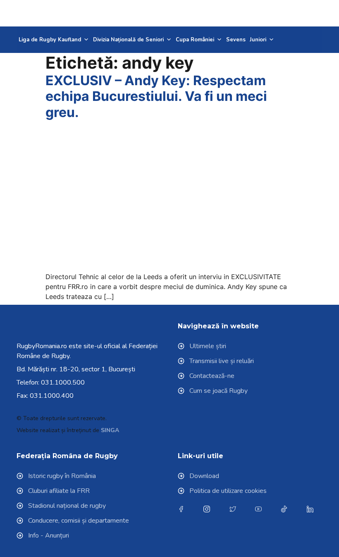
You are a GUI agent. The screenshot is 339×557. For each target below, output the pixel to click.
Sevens (236, 39)
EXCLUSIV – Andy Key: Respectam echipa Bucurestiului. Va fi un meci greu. (156, 96)
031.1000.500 (63, 382)
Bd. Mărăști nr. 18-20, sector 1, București (76, 369)
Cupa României (195, 39)
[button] (302, 13)
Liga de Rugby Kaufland (50, 39)
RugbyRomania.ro (42, 346)
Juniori (258, 39)
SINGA (110, 430)
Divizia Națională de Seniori (128, 39)
